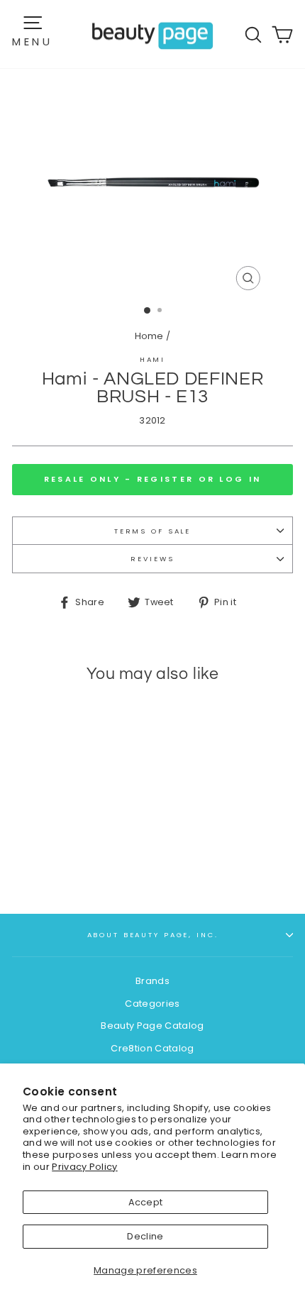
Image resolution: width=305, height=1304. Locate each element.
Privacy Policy (84, 1167)
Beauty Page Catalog (152, 1026)
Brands (152, 981)
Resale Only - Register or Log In (153, 479)
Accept (145, 1202)
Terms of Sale (152, 531)
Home (149, 336)
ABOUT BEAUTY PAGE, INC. (152, 934)
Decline (145, 1236)
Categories (152, 1004)
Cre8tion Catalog (152, 1048)
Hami (152, 359)
